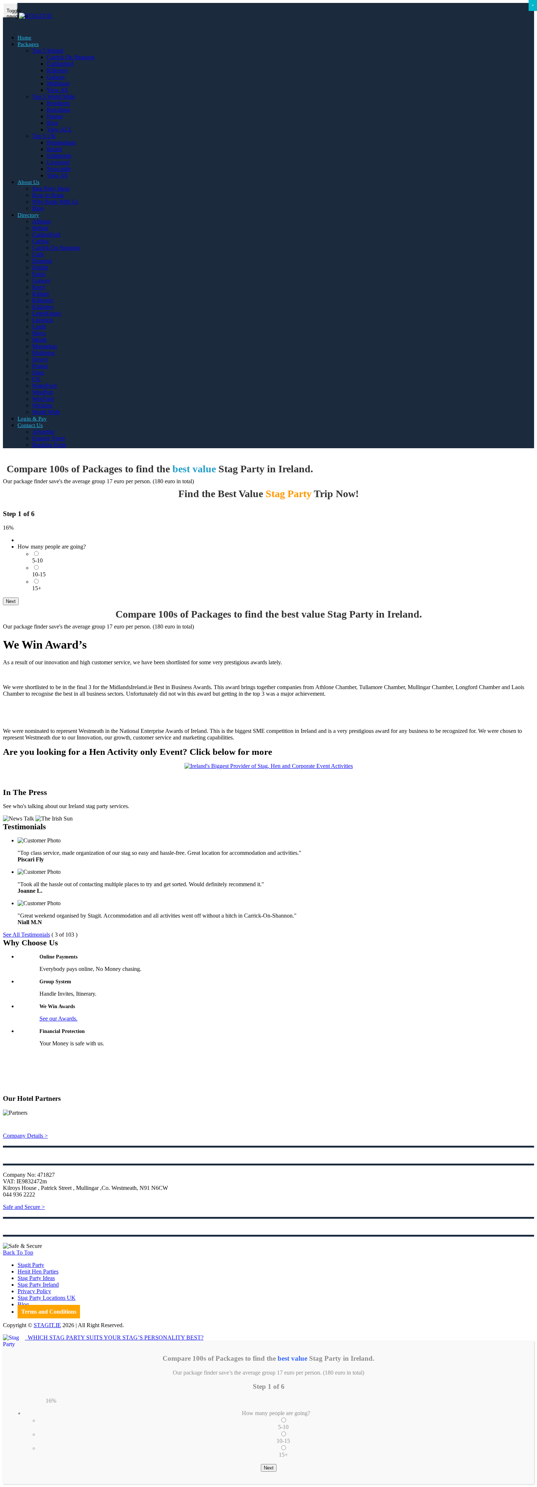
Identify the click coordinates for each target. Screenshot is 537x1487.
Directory (28, 215)
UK (36, 379)
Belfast (40, 228)
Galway (56, 77)
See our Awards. (58, 1018)
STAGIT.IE (47, 1325)
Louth (39, 326)
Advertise (43, 432)
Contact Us (30, 425)
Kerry (39, 287)
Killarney (43, 307)
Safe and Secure (24, 1207)
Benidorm (58, 103)
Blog (37, 208)
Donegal (42, 261)
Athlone (41, 221)
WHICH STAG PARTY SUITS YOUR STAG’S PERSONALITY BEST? (114, 1337)
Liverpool (58, 162)
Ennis (38, 274)
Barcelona (58, 110)
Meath (39, 340)
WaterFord (44, 386)
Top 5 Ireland (47, 50)
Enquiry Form (48, 438)
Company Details (25, 1136)
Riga (52, 123)
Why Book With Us (55, 202)
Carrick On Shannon (71, 57)
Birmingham (61, 142)
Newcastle (59, 169)
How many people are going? (52, 546)
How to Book (48, 195)
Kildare (40, 294)
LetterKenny (46, 313)
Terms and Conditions (48, 1312)
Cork (38, 254)
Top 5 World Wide (53, 96)
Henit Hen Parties (38, 1271)
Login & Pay (32, 419)
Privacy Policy (34, 1291)
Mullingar (58, 83)
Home (24, 38)
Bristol (54, 149)
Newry (40, 359)
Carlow (40, 241)
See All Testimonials (26, 934)
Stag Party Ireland (38, 1285)
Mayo (39, 333)
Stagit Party (31, 1265)
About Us (28, 182)
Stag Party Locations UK (47, 1298)
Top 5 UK (44, 136)
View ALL (59, 129)
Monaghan (44, 346)
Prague (55, 116)
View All (57, 90)
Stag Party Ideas (50, 188)
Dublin (40, 267)
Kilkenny (57, 70)
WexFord (43, 399)
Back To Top (18, 1252)
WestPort (42, 392)
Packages (28, 44)
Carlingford (60, 64)
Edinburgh (59, 156)
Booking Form (49, 445)
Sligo (38, 372)
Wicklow (42, 405)
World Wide (46, 412)
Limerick (42, 320)
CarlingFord (46, 234)
